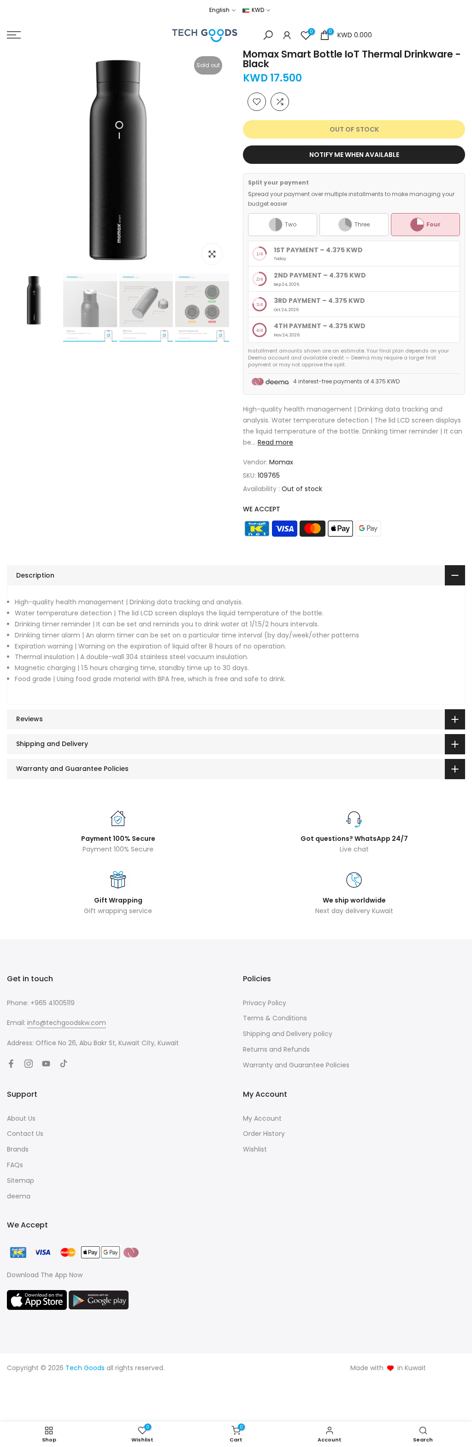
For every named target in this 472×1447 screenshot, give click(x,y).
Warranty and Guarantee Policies (296, 1065)
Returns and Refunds (276, 1049)
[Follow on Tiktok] (63, 1063)
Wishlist (255, 1149)
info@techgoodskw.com (66, 1022)
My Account (262, 1118)
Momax (281, 462)
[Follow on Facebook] (11, 1063)
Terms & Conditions (275, 1018)
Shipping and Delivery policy (287, 1033)
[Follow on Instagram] (28, 1063)
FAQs (15, 1164)
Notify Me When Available (354, 154)
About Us (21, 1118)
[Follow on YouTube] (46, 1063)
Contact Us (25, 1133)
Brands (18, 1149)
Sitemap (20, 1180)
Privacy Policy (264, 1002)
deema (18, 1196)
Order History (264, 1133)
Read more (275, 442)
